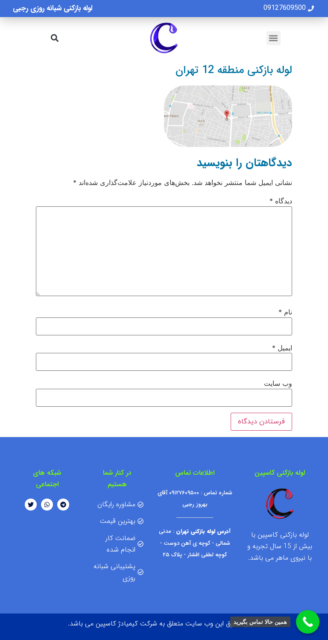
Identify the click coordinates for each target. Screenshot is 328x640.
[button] (273, 38)
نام (285, 311)
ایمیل (282, 347)
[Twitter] (31, 505)
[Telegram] (63, 505)
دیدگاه (280, 200)
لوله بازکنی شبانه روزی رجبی (52, 8)
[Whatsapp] (47, 505)
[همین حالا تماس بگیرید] (307, 622)
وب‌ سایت (278, 383)
